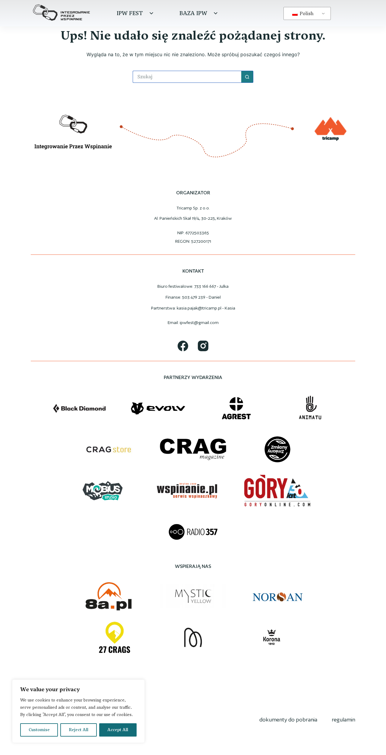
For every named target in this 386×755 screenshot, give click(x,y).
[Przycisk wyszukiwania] (247, 77)
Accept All (117, 730)
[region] (78, 711)
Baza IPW (193, 13)
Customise (39, 730)
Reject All (78, 730)
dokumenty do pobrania (288, 719)
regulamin (343, 719)
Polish (306, 13)
